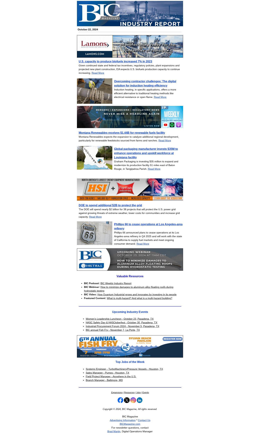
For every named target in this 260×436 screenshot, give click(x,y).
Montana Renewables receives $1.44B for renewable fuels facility (122, 132)
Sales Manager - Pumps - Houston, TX (107, 372)
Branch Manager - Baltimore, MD (104, 380)
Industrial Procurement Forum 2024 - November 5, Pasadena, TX (122, 326)
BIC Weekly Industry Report (115, 283)
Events (145, 392)
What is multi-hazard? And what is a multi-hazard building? (139, 298)
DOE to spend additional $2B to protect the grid (110, 205)
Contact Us (144, 420)
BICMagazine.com (130, 424)
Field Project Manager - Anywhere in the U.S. (111, 376)
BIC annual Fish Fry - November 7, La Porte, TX (113, 330)
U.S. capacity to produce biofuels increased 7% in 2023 (115, 61)
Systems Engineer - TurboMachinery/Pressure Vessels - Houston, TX (124, 369)
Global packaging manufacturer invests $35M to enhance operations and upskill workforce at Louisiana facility (146, 153)
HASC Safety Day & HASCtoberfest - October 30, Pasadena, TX (121, 322)
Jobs (138, 392)
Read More (98, 72)
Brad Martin (113, 431)
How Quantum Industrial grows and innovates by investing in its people (137, 294)
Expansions (117, 392)
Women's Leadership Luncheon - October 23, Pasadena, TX (120, 318)
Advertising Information (123, 420)
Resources (129, 392)
